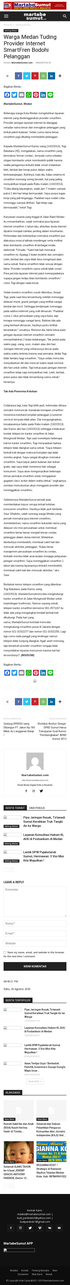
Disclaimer (23, 1274)
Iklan (55, 1270)
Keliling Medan (23, 24)
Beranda (8, 24)
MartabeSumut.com (21, 62)
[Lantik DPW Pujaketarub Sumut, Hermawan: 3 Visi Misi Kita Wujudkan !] (13, 856)
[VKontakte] (49, 1228)
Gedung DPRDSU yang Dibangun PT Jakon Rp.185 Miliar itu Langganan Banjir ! (19, 729)
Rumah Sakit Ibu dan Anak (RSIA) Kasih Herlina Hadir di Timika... (19, 1127)
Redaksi (14, 1270)
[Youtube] (59, 1228)
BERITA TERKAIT (15, 808)
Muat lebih (34, 1081)
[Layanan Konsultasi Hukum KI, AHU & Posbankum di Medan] (13, 839)
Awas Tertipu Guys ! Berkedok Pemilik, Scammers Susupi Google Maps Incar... (44, 1067)
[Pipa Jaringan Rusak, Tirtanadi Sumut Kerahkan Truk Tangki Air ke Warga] (13, 821)
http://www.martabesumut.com (35, 780)
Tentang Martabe (40, 1270)
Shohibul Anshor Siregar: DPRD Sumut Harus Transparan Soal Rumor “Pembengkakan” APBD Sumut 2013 (52, 731)
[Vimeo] (39, 1228)
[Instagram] (35, 791)
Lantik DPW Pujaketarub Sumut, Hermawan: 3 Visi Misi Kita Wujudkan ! (43, 856)
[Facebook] (28, 791)
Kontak (24, 1270)
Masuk (49, 1274)
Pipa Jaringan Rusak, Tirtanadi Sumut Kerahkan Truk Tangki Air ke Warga (44, 822)
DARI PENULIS (37, 808)
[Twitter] (43, 791)
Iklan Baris (9, 1119)
